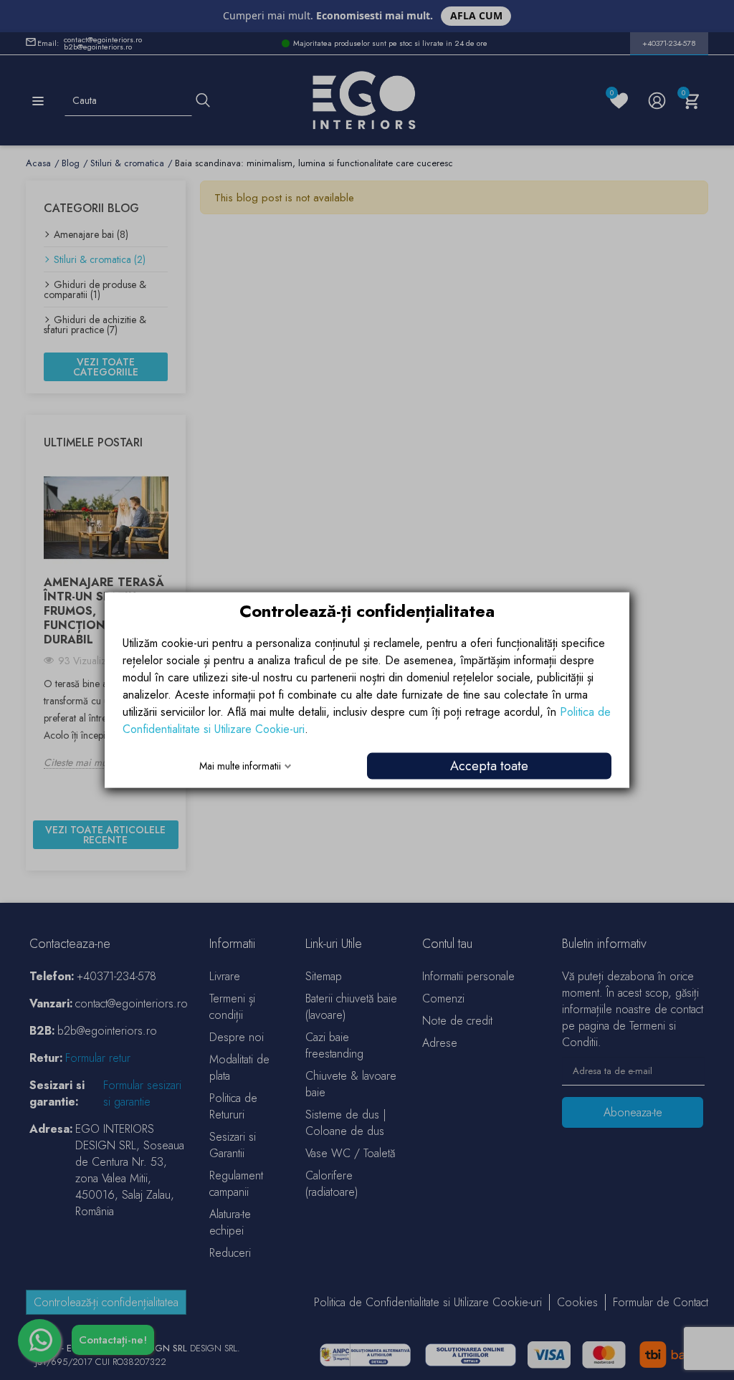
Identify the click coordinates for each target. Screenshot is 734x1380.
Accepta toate (489, 765)
